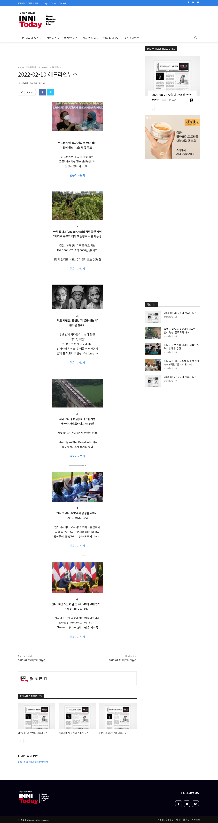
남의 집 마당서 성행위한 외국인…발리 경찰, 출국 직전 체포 (181, 330)
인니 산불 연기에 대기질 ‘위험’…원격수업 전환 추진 (181, 346)
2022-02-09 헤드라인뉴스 (32, 660)
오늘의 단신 (31, 67)
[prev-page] (20, 741)
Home (21, 67)
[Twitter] (50, 92)
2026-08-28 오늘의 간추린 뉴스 (33, 733)
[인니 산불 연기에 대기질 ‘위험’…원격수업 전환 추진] (153, 349)
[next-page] (26, 741)
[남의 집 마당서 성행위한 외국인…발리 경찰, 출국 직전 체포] (153, 333)
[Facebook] (189, 2)
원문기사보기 (77, 175)
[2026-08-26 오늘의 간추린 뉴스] (118, 716)
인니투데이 (23, 83)
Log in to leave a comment (33, 761)
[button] (196, 38)
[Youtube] (198, 2)
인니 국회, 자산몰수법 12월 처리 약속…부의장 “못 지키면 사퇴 (182, 362)
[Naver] (193, 2)
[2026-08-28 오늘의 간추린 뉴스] (36, 716)
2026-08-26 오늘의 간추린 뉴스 (114, 733)
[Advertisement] (172, 181)
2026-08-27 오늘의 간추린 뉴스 (73, 733)
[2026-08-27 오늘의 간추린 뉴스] (77, 716)
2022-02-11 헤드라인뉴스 (123, 660)
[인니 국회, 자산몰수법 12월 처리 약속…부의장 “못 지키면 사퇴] (153, 365)
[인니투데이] (27, 678)
